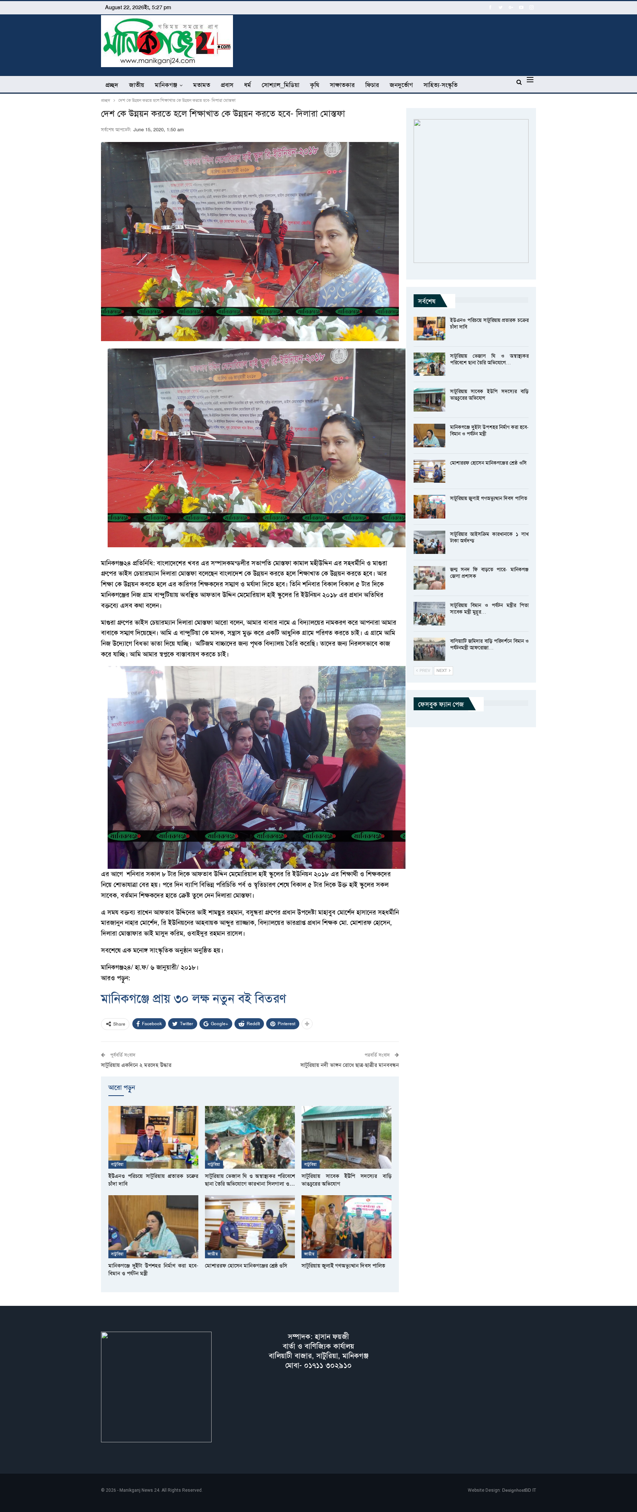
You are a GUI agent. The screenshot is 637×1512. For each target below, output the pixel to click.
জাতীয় (136, 85)
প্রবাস (227, 85)
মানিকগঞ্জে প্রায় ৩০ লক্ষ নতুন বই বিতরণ (193, 998)
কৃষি (314, 85)
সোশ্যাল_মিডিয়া (280, 85)
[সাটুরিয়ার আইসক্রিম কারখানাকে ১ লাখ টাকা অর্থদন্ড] (429, 542)
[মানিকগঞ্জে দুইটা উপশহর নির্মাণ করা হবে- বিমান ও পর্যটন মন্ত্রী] (153, 1226)
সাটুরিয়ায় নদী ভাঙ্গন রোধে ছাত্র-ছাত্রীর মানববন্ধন (349, 1065)
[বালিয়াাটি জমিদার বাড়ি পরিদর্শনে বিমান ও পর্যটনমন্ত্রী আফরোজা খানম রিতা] (429, 649)
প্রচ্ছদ (111, 85)
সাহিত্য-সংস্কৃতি (440, 85)
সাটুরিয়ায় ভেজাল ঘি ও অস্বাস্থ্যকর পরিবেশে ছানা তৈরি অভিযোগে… (489, 359)
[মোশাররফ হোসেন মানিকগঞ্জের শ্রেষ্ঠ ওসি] (250, 1226)
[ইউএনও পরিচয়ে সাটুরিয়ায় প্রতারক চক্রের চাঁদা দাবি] (153, 1137)
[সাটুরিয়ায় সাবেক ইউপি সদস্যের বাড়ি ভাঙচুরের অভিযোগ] (346, 1137)
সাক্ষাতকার (342, 85)
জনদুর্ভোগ (401, 85)
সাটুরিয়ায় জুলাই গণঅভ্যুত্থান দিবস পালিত (488, 498)
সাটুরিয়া (117, 1164)
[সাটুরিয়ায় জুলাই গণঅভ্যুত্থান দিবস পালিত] (346, 1226)
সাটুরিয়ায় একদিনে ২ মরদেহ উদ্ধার (136, 1065)
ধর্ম (247, 85)
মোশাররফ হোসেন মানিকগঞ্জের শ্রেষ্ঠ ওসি (488, 463)
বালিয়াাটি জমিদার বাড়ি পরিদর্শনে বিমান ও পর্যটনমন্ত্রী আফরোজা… (489, 644)
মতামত (201, 85)
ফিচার (372, 85)
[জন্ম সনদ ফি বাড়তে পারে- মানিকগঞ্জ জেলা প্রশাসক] (429, 578)
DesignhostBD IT (519, 1490)
